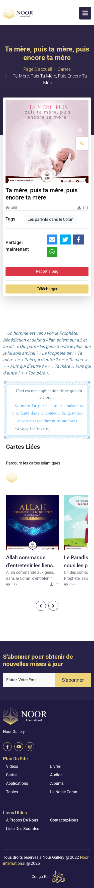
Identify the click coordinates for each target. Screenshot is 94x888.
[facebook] (7, 746)
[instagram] (30, 746)
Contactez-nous (64, 820)
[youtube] (18, 746)
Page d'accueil (37, 69)
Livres (55, 766)
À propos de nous (22, 820)
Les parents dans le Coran (50, 219)
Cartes (64, 69)
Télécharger (47, 288)
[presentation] (41, 606)
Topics (12, 792)
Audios (56, 774)
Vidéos (12, 766)
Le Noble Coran (63, 792)
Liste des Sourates (22, 828)
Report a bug (47, 271)
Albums (57, 783)
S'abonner (73, 680)
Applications (17, 783)
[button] (85, 13)
